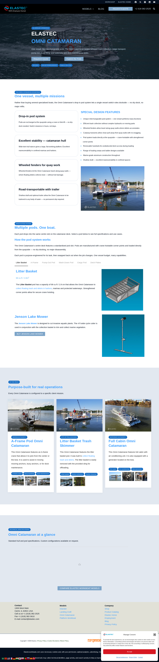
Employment (110, 618)
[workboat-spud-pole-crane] (44, 481)
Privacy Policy (133, 657)
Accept (129, 652)
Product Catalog (112, 612)
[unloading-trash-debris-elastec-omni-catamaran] (66, 481)
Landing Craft (65, 612)
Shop (107, 609)
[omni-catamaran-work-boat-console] (128, 476)
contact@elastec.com (30, 619)
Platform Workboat (68, 618)
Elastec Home (111, 615)
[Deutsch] (14, 658)
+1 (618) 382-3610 (26, 616)
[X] (140, 2)
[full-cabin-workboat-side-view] (115, 476)
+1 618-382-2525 (143, 9)
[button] (155, 635)
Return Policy (64, 641)
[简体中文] (5, 658)
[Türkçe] (34, 658)
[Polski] (22, 658)
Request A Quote (41, 59)
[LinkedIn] (150, 2)
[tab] (21, 262)
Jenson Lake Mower (27, 323)
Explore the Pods (74, 59)
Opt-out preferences (122, 657)
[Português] (25, 658)
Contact (140, 657)
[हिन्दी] (17, 658)
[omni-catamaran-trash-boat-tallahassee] (80, 481)
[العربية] (3, 658)
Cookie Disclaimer (53, 641)
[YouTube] (154, 2)
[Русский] (28, 658)
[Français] (11, 658)
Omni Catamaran (67, 615)
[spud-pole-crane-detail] (31, 481)
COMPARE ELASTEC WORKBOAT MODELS (79, 588)
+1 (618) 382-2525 (31, 614)
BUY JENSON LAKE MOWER (30, 334)
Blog (107, 621)
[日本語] (19, 658)
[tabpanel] (79, 290)
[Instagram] (145, 2)
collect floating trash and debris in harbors (34, 288)
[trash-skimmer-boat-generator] (141, 476)
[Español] (31, 658)
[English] (8, 658)
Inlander (63, 609)
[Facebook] (136, 2)
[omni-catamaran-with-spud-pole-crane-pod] (18, 481)
